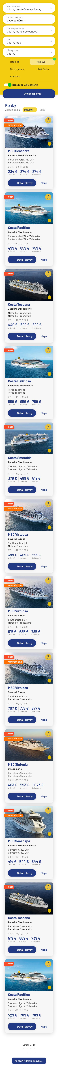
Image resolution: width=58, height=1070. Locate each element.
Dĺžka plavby (12, 50)
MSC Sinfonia (18, 764)
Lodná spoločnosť (15, 28)
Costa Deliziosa (19, 381)
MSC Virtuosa (18, 534)
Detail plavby (25, 183)
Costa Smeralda (20, 458)
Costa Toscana (19, 304)
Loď (9, 39)
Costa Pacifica (19, 227)
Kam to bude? (13, 6)
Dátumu (28, 109)
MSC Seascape (19, 841)
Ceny (42, 109)
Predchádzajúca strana (25, 1050)
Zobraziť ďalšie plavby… (29, 1060)
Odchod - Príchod (15, 17)
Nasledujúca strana (32, 1050)
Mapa (44, 183)
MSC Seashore (18, 151)
